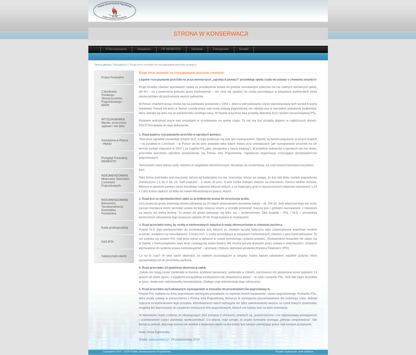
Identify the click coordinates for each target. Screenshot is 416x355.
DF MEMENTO (171, 49)
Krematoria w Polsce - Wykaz (114, 142)
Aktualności (144, 49)
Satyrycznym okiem (114, 256)
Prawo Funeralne (112, 77)
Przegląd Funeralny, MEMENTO (114, 159)
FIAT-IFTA (107, 242)
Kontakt (243, 49)
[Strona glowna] (114, 19)
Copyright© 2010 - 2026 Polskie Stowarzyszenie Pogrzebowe (137, 351)
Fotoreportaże (221, 49)
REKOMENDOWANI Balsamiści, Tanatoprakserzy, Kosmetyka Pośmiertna (114, 206)
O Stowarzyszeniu (116, 49)
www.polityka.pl (159, 339)
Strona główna (102, 64)
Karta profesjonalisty (114, 227)
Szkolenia (196, 49)
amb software (306, 351)
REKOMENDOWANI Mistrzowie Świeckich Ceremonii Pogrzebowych (115, 180)
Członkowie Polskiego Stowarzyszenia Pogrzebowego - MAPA (112, 98)
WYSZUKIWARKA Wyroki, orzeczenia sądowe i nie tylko (113, 123)
